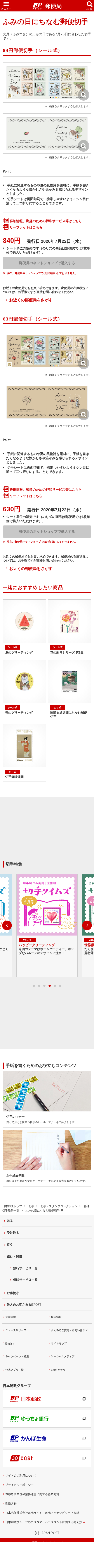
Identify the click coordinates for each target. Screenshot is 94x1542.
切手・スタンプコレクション (58, 1206)
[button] (5, 925)
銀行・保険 (14, 1256)
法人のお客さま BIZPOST (24, 1304)
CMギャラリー (59, 1370)
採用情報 (56, 1317)
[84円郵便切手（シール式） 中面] (47, 82)
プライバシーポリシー (19, 1485)
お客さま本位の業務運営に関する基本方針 (32, 1494)
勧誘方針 (11, 1503)
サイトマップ (59, 1343)
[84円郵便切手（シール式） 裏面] (47, 133)
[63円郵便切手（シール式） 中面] (47, 351)
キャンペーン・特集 (17, 1356)
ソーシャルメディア (63, 1356)
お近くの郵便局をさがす (30, 300)
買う (10, 1244)
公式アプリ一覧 (14, 1370)
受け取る (13, 1232)
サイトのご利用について (21, 1475)
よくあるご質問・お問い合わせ (69, 1330)
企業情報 (10, 1317)
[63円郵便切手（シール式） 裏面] (47, 402)
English (9, 1343)
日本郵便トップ (12, 1206)
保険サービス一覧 (25, 1279)
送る (10, 1220)
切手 (31, 1206)
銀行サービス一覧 (25, 1268)
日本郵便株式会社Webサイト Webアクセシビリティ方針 (42, 1513)
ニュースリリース (15, 1330)
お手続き (13, 1293)
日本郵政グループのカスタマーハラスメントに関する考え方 (43, 1522)
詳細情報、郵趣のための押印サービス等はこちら (46, 221)
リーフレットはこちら (26, 227)
